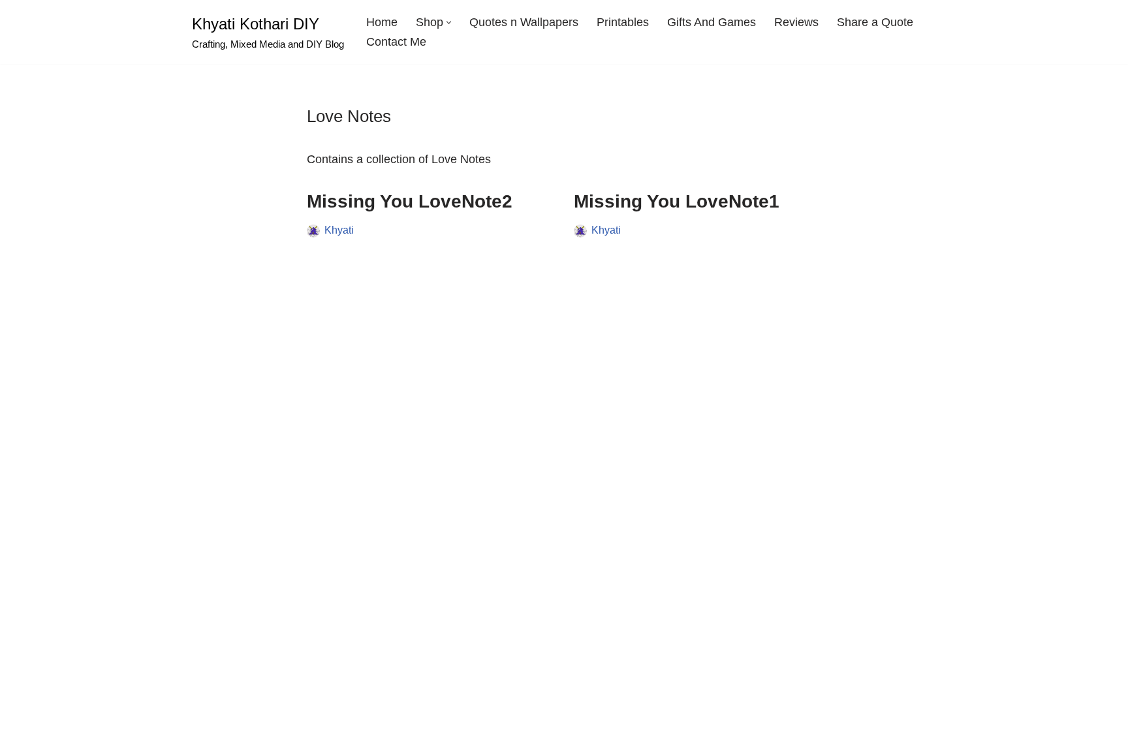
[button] (448, 22)
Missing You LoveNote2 (409, 201)
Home (382, 22)
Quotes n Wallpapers (523, 22)
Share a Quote (875, 22)
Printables (623, 22)
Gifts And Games (711, 22)
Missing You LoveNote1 (676, 201)
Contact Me (396, 41)
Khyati (339, 230)
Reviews (796, 22)
